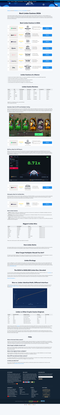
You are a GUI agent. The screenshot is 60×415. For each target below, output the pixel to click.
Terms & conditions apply (28, 37)
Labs (31, 1)
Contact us (33, 390)
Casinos (9, 1)
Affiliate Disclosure (34, 391)
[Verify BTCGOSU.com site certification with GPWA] (31, 401)
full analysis (49, 272)
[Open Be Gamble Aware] (11, 396)
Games (16, 1)
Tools (29, 1)
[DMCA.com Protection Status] (43, 401)
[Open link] (13, 28)
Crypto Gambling (20, 1)
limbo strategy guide (13, 265)
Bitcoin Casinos (22, 389)
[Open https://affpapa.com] (46, 390)
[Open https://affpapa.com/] (35, 401)
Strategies (25, 1)
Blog (34, 1)
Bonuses (12, 1)
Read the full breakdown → (11, 278)
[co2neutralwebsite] (39, 401)
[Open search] (50, 1)
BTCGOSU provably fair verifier (19, 363)
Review (21, 35)
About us (32, 389)
